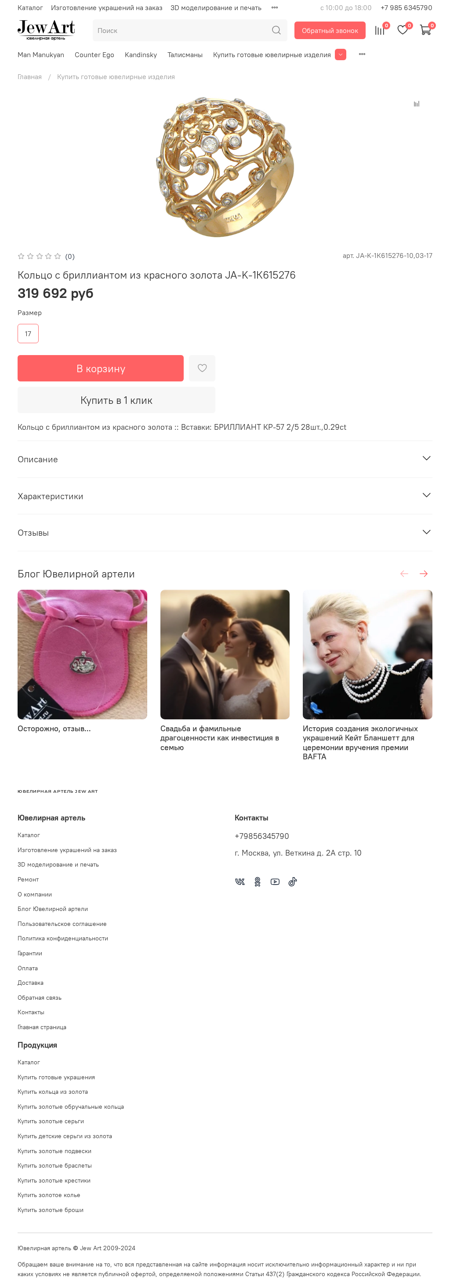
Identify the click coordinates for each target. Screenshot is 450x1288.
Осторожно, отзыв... (54, 728)
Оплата (28, 968)
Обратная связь (40, 997)
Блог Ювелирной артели (53, 909)
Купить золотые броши (50, 1210)
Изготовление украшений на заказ (107, 7)
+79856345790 (262, 836)
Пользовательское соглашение (62, 924)
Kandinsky (141, 54)
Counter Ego (94, 54)
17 (28, 333)
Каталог (30, 7)
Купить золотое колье (49, 1195)
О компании (35, 894)
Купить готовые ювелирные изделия (272, 54)
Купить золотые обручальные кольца (71, 1106)
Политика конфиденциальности (63, 938)
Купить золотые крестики (54, 1180)
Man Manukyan (41, 54)
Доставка (31, 983)
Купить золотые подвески (54, 1151)
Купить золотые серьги (51, 1121)
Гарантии (30, 953)
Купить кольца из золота (53, 1092)
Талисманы (185, 54)
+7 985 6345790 (406, 7)
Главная (30, 76)
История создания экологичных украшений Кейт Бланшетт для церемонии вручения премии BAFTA (360, 742)
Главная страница (42, 1027)
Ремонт (28, 879)
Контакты (31, 1012)
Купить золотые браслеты (55, 1165)
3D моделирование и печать (216, 7)
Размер (30, 312)
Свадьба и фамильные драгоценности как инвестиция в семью (219, 737)
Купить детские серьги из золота (65, 1136)
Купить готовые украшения (56, 1077)
